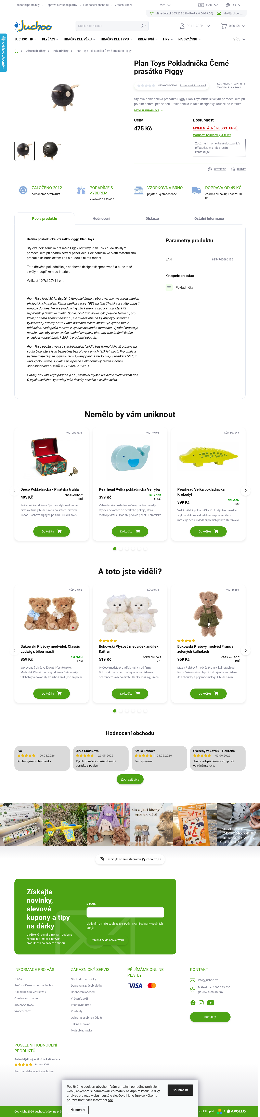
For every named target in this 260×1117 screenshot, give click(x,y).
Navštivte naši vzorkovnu (30, 991)
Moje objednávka (81, 1030)
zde (110, 1100)
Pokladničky (184, 288)
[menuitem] (26, 39)
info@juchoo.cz (208, 980)
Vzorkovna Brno (81, 1004)
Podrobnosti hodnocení (193, 85)
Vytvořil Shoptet (204, 1111)
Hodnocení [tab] (101, 218)
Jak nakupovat (80, 1024)
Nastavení (77, 1110)
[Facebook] (193, 1002)
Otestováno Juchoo (26, 998)
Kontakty (76, 1011)
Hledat (143, 25)
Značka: (229, 87)
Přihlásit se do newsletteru (107, 940)
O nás (18, 979)
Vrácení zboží (123, 5)
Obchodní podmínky (27, 5)
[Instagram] (201, 1002)
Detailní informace (146, 110)
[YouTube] (210, 1002)
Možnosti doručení (212, 135)
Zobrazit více (130, 779)
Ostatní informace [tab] (209, 218)
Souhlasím (180, 1090)
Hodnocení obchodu (96, 5)
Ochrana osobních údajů (86, 1017)
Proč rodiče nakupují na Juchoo (34, 985)
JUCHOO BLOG (24, 1004)
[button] (115, 549)
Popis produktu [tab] (44, 218)
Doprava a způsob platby (61, 5)
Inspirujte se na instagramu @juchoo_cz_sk (134, 859)
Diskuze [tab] (152, 218)
